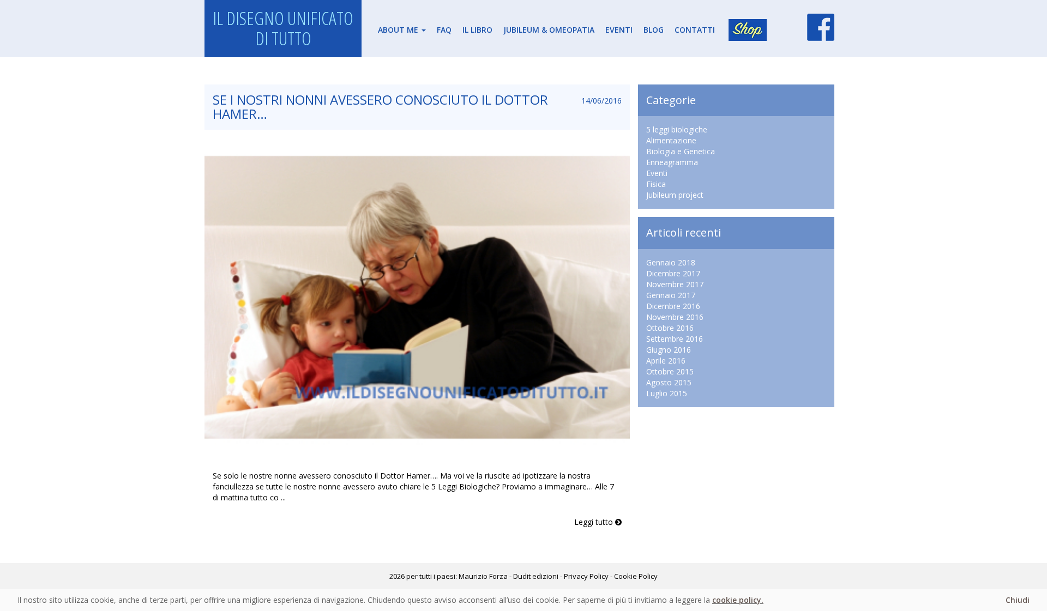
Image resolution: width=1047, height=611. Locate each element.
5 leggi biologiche (676, 129)
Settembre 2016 (674, 339)
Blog (653, 30)
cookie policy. (737, 600)
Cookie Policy (636, 576)
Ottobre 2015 (670, 371)
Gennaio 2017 (670, 295)
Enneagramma (672, 162)
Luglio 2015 (666, 393)
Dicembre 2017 (673, 273)
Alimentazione (671, 140)
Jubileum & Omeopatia (548, 30)
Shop (748, 30)
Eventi (619, 30)
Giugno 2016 (668, 349)
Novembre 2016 (674, 317)
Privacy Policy (586, 576)
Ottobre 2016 (670, 328)
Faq (444, 30)
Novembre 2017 (674, 284)
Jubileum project (674, 195)
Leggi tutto (594, 522)
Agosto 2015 (668, 382)
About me (399, 30)
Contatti (695, 30)
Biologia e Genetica (680, 151)
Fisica (656, 184)
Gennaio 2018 (670, 262)
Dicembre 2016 (673, 306)
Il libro (477, 30)
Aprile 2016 (665, 360)
